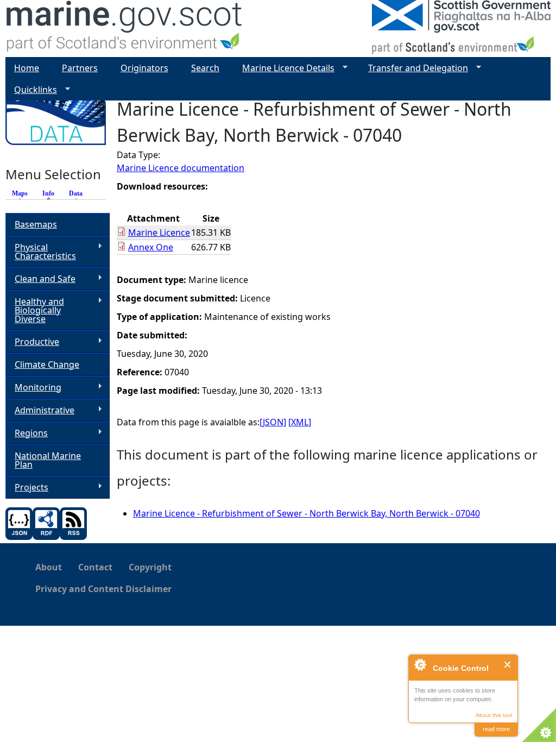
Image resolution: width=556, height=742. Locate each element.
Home (26, 68)
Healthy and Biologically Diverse (34, 310)
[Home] (124, 28)
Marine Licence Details (283, 68)
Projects (26, 487)
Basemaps (36, 224)
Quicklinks (31, 90)
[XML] (299, 422)
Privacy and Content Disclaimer (103, 589)
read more (496, 729)
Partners (80, 68)
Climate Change (47, 364)
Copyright (150, 567)
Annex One (150, 247)
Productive (32, 342)
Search (205, 68)
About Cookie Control (420, 664)
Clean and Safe (40, 279)
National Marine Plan (48, 460)
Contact (95, 567)
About (48, 567)
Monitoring (33, 387)
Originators (144, 68)
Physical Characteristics (40, 251)
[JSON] (273, 422)
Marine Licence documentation (180, 168)
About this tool (494, 715)
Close (507, 664)
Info (51, 193)
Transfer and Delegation (413, 68)
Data (76, 193)
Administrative (39, 410)
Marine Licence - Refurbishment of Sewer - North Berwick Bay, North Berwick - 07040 (306, 513)
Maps (20, 193)
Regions (26, 433)
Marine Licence (159, 232)
